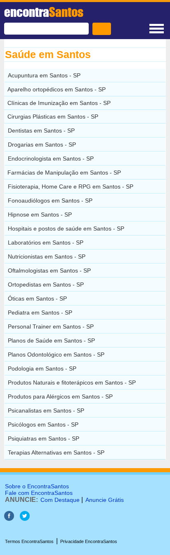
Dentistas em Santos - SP (41, 130)
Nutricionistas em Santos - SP (46, 256)
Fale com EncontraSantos (39, 493)
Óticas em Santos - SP (37, 298)
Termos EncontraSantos (29, 541)
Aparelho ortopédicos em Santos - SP (56, 89)
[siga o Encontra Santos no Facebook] (9, 518)
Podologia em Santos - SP (42, 368)
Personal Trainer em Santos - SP (51, 326)
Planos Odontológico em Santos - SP (56, 354)
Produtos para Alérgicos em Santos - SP (60, 396)
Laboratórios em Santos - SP (45, 242)
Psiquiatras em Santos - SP (43, 438)
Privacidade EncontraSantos (88, 541)
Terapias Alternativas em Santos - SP (56, 452)
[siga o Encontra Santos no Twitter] (25, 518)
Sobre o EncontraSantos (37, 486)
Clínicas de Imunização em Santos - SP (59, 103)
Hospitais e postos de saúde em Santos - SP (66, 228)
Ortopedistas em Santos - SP (46, 284)
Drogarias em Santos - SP (42, 144)
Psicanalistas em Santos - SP (46, 410)
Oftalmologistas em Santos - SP (49, 270)
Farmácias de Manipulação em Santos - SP (64, 172)
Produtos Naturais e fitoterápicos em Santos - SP (72, 382)
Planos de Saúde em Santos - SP (51, 340)
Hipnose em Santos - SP (40, 214)
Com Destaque (60, 500)
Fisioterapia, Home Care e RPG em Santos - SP (70, 186)
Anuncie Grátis (104, 500)
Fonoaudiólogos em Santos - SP (50, 200)
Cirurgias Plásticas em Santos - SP (52, 116)
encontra (43, 12)
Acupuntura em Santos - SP (44, 75)
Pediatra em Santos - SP (40, 312)
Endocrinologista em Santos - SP (51, 158)
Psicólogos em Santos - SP (43, 424)
